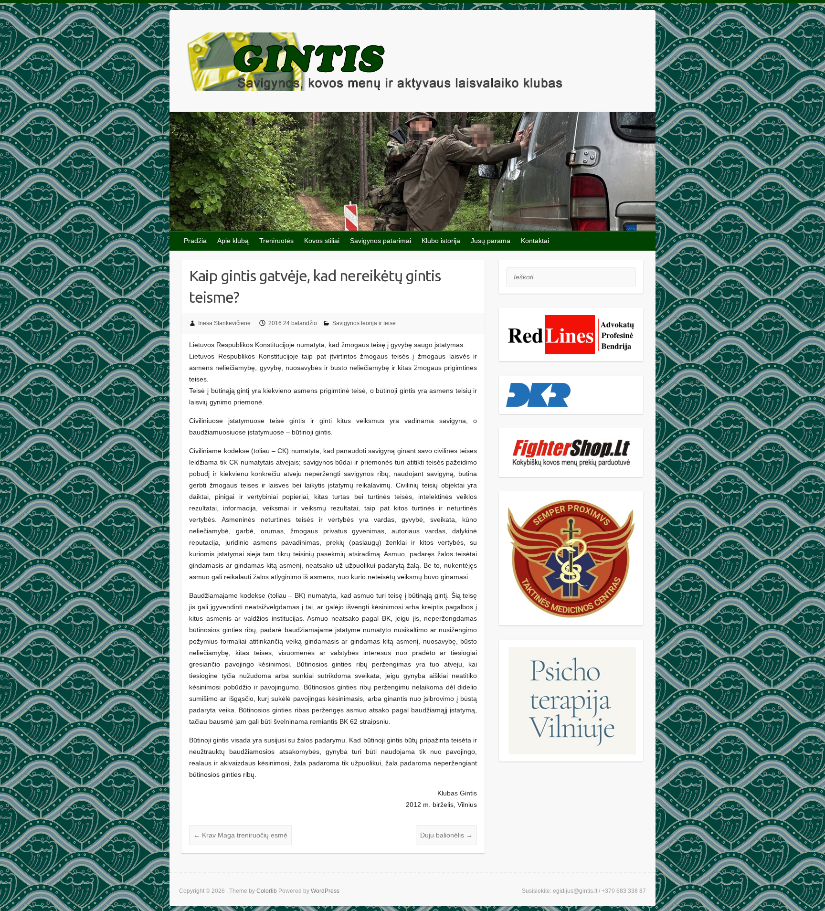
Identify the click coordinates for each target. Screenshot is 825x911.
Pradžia (195, 240)
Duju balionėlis (446, 835)
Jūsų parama (490, 240)
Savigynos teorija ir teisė (364, 323)
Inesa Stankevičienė (224, 323)
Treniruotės (276, 240)
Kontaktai (535, 240)
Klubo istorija (441, 240)
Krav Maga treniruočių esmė (240, 835)
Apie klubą (233, 240)
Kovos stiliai (321, 240)
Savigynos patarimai (380, 240)
